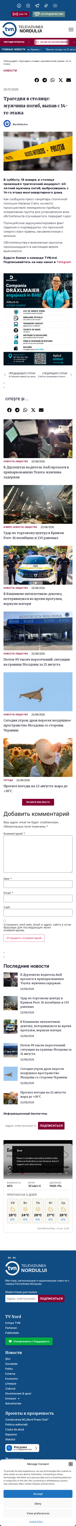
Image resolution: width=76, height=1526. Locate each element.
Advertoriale (13, 1403)
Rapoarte (11, 1434)
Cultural (10, 1388)
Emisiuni (10, 1398)
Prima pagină (10, 61)
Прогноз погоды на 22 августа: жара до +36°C (48, 49)
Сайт (7, 907)
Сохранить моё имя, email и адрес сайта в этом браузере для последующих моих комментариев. (37, 927)
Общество (21, 461)
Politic (9, 1368)
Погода (8, 780)
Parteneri (11, 1328)
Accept (38, 1494)
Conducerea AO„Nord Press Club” (27, 1419)
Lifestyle (10, 1383)
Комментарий (14, 833)
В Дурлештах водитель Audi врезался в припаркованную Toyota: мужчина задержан (36, 472)
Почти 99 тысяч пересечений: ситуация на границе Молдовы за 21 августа (45, 1049)
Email (8, 892)
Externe (10, 1373)
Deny (38, 1503)
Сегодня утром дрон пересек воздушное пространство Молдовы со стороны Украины (37, 725)
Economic (11, 1378)
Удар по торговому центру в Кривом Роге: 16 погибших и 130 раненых (44, 1002)
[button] (70, 1464)
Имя (8, 878)
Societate (11, 1363)
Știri (7, 1358)
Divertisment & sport (18, 1393)
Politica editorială (16, 1424)
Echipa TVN (12, 1323)
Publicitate (12, 1332)
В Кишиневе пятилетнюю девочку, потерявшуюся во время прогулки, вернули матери (33, 599)
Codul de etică (14, 1429)
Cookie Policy (36, 1521)
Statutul (10, 1439)
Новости (10, 70)
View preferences (38, 1513)
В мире (8, 527)
